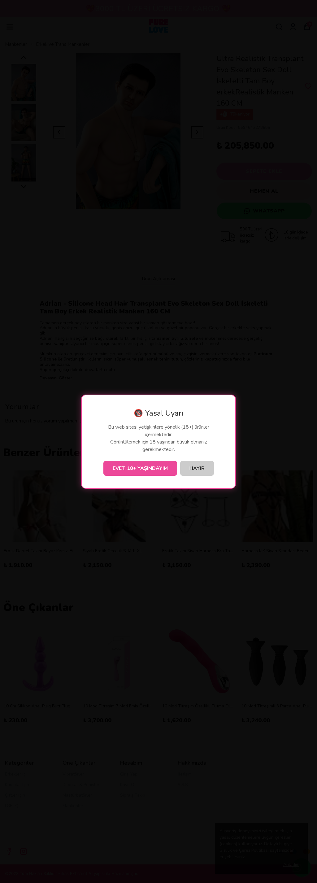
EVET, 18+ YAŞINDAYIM (140, 468)
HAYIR (197, 468)
